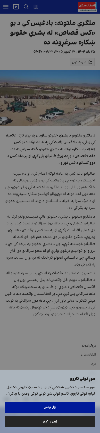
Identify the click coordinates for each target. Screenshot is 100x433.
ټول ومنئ (50, 407)
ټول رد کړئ (50, 421)
